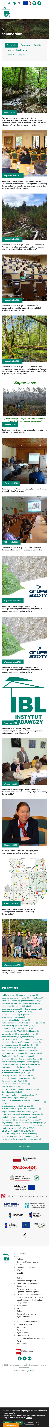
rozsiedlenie (7, 1139)
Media (19, 1308)
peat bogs (35, 1120)
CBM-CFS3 (27, 1128)
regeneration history (10, 1111)
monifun (32, 1023)
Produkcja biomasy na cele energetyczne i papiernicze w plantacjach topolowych (20, 852)
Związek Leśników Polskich (13, 1081)
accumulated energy (26, 1034)
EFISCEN (6, 1131)
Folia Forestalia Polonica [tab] (17, 50)
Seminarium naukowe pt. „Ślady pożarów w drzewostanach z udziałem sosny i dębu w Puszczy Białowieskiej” (24, 791)
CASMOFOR (7, 1134)
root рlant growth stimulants (27, 1039)
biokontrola (6, 1006)
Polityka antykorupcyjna (26, 1289)
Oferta (19, 1265)
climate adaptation (31, 1109)
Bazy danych (21, 1327)
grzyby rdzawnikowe (29, 1001)
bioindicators (24, 1123)
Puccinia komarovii (10, 1001)
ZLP (25, 1073)
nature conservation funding (13, 1023)
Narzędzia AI (21, 1344)
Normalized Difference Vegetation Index (18, 1095)
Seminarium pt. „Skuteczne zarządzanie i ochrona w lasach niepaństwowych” (24, 490)
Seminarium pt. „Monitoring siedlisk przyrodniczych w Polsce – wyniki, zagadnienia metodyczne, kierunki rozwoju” (23, 730)
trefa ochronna (26, 1056)
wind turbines (35, 998)
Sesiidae (19, 1050)
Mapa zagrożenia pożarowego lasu (30, 1338)
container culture (9, 1037)
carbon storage (8, 1034)
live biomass (31, 1031)
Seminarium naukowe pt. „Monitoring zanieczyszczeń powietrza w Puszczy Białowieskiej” (18, 911)
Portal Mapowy (22, 1335)
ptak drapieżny (8, 1026)
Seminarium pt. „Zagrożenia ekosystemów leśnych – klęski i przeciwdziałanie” (24, 431)
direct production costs (11, 1106)
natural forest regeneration (13, 1098)
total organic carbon (10, 1075)
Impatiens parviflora (10, 1003)
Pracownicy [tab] (25, 45)
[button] (25, 3)
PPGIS (19, 1031)
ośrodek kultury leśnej (28, 1064)
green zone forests (10, 1114)
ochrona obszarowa (31, 1009)
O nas (18, 1256)
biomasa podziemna (30, 1125)
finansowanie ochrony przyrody (15, 1014)
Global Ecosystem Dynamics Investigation (19, 1089)
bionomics (6, 1059)
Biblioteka (20, 1330)
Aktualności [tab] (11, 45)
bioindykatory (21, 1120)
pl (19, 3)
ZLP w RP (26, 1075)
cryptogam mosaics (10, 1045)
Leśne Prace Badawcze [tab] (16, 55)
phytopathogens (8, 1123)
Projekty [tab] (37, 45)
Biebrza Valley (33, 1139)
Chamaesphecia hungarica (13, 1053)
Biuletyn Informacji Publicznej (28, 1321)
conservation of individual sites (14, 1020)
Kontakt (19, 1273)
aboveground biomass (25, 1134)
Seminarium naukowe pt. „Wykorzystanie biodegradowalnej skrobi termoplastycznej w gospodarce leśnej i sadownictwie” (22, 670)
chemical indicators (10, 1070)
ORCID (19, 1270)
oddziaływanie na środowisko (14, 998)
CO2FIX (17, 1131)
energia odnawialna (27, 995)
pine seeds (6, 1042)
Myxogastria (7, 1050)
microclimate (7, 1039)
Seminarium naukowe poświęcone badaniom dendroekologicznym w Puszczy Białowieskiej (22, 549)
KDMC (32, 1370)
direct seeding (28, 1111)
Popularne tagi (10, 987)
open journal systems (11, 1009)
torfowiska (30, 1117)
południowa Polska (10, 1028)
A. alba (27, 1106)
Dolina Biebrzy (29, 1136)
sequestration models (11, 1136)
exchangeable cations (11, 1073)
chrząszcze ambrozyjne (27, 1062)
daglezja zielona (8, 1064)
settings (29, 1418)
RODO (19, 1278)
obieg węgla (38, 1123)
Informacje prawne (24, 1324)
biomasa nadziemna (10, 1125)
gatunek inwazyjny (29, 1003)
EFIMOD (27, 1131)
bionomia (19, 1139)
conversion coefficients (30, 1114)
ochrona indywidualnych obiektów (16, 1012)
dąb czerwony (8, 1062)
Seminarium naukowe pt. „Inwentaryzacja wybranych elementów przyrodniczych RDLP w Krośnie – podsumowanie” (22, 308)
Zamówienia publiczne (25, 1267)
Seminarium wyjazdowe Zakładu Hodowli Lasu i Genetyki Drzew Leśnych (23, 971)
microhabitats (7, 1048)
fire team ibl (26, 1070)
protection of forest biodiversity (26, 1059)
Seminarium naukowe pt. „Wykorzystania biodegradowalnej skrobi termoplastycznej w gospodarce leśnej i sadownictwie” (22, 608)
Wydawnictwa (22, 1333)
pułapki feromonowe (25, 1048)
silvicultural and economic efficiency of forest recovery (20, 1101)
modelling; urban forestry (12, 1117)
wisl (40, 1023)
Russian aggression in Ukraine (14, 1084)
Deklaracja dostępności (26, 1281)
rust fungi (19, 1006)
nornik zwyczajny (25, 1026)
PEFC (18, 1341)
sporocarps (31, 1050)
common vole (7, 1031)
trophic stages (34, 1053)
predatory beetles (31, 1042)
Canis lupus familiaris (11, 1092)
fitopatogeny (7, 1120)
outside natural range (11, 1109)
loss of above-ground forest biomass (17, 1078)
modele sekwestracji (10, 1128)
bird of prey (26, 1028)
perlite (17, 1042)
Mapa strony (21, 1305)
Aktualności (21, 1253)
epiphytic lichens (28, 1045)
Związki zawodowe (10, 1086)
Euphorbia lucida (9, 1056)
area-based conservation (12, 1017)
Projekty (19, 1259)
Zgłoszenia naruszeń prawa (27, 1292)
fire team (23, 1067)
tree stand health (9, 1067)
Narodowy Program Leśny (27, 1262)
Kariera (19, 1311)
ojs (27, 1006)
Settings (30, 1423)
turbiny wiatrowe (9, 995)
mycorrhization (26, 1037)
